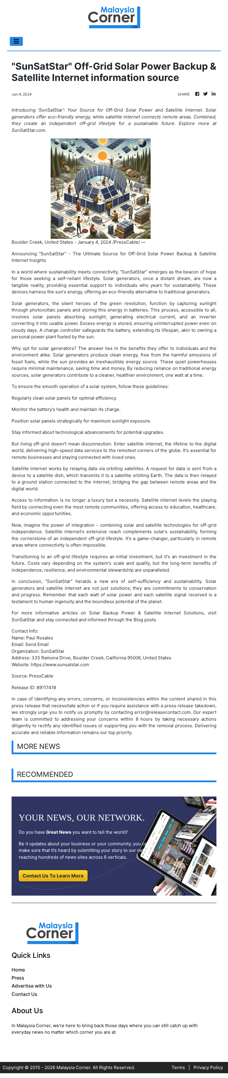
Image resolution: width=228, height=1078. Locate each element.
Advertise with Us (32, 986)
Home (18, 970)
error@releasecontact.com (162, 712)
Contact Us (24, 994)
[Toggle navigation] (16, 41)
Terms (178, 1067)
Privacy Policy (208, 1067)
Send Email (37, 644)
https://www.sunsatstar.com (60, 664)
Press (18, 978)
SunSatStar (23, 619)
